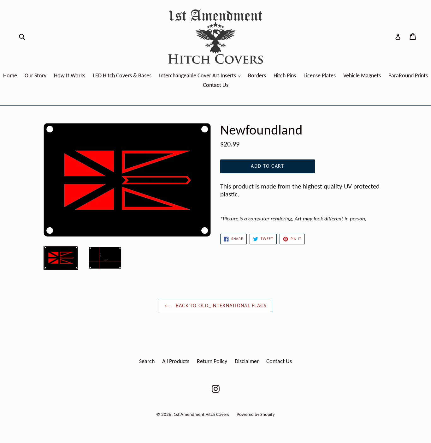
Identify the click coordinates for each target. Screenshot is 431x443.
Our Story (35, 76)
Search (147, 362)
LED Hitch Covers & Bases (122, 76)
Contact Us (215, 85)
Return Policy (212, 362)
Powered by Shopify (256, 414)
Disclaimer (247, 362)
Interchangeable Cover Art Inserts (201, 76)
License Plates (320, 76)
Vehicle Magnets (362, 76)
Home (10, 76)
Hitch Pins (285, 76)
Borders (257, 76)
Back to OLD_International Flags (220, 305)
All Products (175, 362)
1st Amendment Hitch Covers (201, 414)
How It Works (69, 76)
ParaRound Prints (408, 76)
